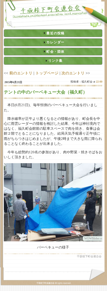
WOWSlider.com (94, 238)
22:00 (99, 81)
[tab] (53, 33)
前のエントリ (20, 73)
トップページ (46, 73)
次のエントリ (73, 73)
